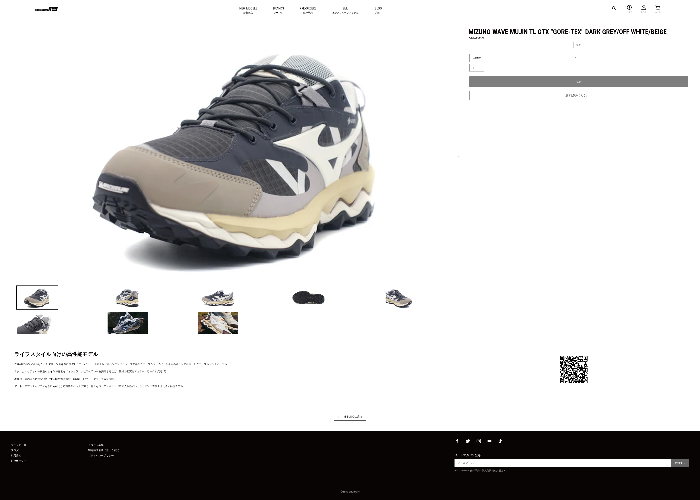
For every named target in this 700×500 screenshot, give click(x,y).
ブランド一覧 (18, 444)
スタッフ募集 (96, 444)
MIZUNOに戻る (353, 416)
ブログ (15, 450)
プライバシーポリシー (101, 455)
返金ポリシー (18, 460)
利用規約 (16, 455)
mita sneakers (351, 491)
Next (458, 154)
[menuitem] (248, 8)
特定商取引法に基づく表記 (103, 450)
